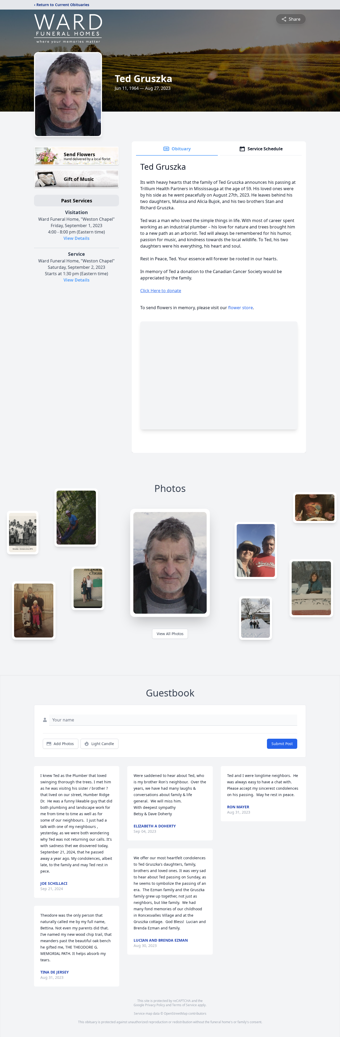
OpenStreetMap (176, 1013)
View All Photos (170, 633)
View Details (76, 238)
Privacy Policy (155, 1005)
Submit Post (282, 743)
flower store (240, 308)
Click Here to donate (160, 291)
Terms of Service (184, 1005)
